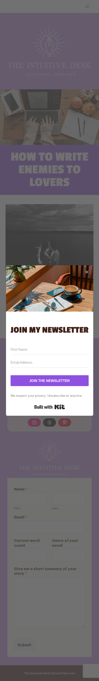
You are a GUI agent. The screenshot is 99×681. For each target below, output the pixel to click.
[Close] (86, 271)
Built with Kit (49, 407)
